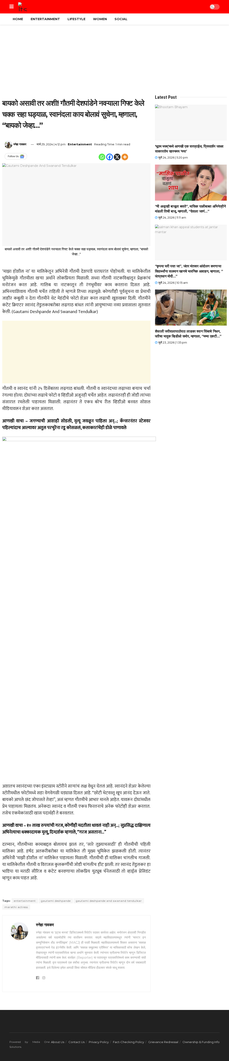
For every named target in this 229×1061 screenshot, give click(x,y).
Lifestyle (76, 19)
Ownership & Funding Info (201, 1042)
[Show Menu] (11, 6)
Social (120, 19)
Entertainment (45, 19)
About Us (57, 1042)
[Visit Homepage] (22, 6)
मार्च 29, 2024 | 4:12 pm (51, 144)
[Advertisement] (114, 61)
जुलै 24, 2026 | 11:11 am (171, 217)
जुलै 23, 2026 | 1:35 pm (172, 342)
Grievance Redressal (163, 1042)
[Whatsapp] (102, 157)
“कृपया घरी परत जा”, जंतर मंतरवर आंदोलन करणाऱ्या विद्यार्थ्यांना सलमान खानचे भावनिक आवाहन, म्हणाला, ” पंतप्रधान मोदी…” (189, 271)
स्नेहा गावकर (19, 144)
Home (18, 19)
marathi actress (16, 907)
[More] (124, 157)
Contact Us (76, 1042)
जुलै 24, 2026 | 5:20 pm (172, 157)
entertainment (25, 900)
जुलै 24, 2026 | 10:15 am (172, 282)
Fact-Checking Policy (128, 1042)
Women (100, 19)
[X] (117, 157)
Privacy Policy (99, 1042)
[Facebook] (109, 157)
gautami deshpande (56, 900)
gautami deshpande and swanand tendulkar (109, 900)
